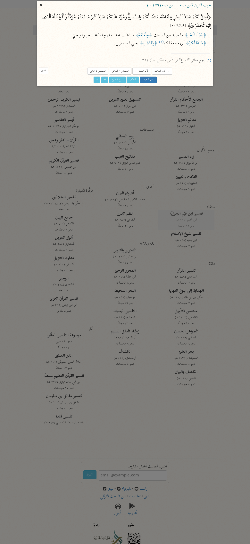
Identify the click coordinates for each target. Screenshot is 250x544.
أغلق (43, 71)
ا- (97, 80)
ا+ (105, 80)
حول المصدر (148, 80)
